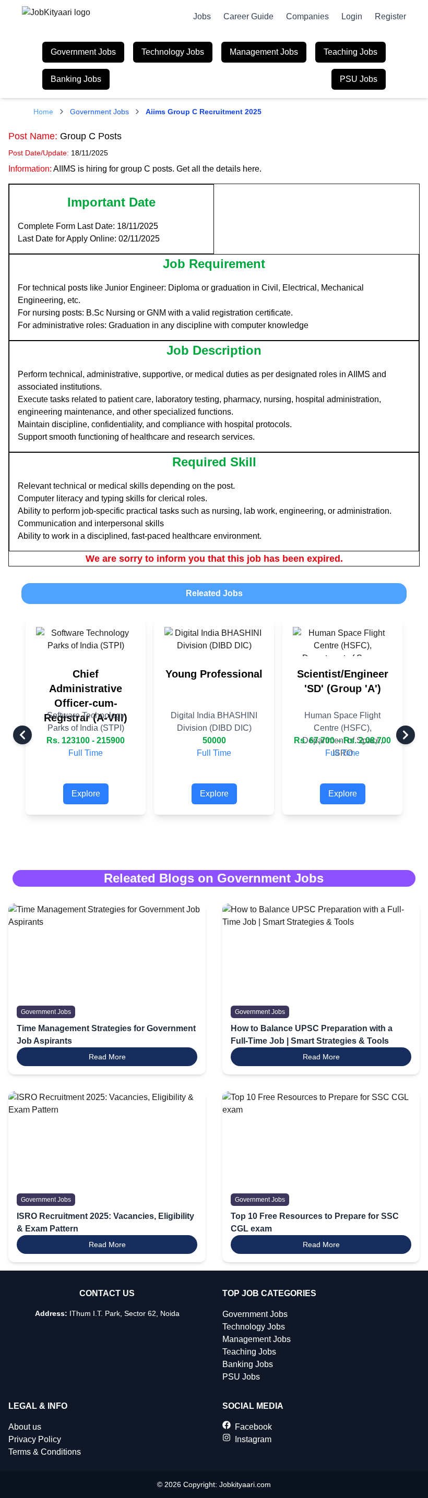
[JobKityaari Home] (58, 16)
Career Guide (248, 16)
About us (24, 1426)
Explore (86, 793)
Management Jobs (264, 51)
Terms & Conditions (44, 1451)
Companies (307, 16)
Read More (107, 1057)
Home (43, 111)
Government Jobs (83, 51)
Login (351, 16)
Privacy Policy (34, 1439)
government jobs (99, 111)
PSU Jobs (358, 79)
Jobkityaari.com (245, 1484)
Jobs (202, 16)
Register (390, 16)
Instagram (253, 1439)
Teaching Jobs (350, 51)
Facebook (253, 1426)
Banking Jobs (76, 79)
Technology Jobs (172, 51)
